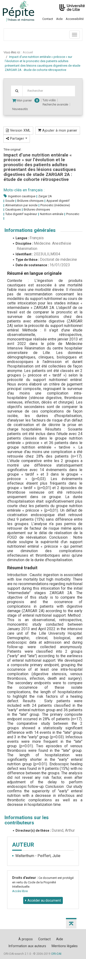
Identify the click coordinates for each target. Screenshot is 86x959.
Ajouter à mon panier (59, 130)
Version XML (19, 130)
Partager (17, 138)
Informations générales (30, 230)
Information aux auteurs (27, 946)
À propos (25, 939)
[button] (71, 923)
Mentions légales (65, 946)
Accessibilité (75, 18)
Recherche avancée (55, 104)
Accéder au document (44, 900)
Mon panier (27, 100)
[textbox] (48, 91)
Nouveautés (20, 108)
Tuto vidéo (49, 100)
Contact (47, 18)
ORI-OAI (56, 953)
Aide (59, 18)
